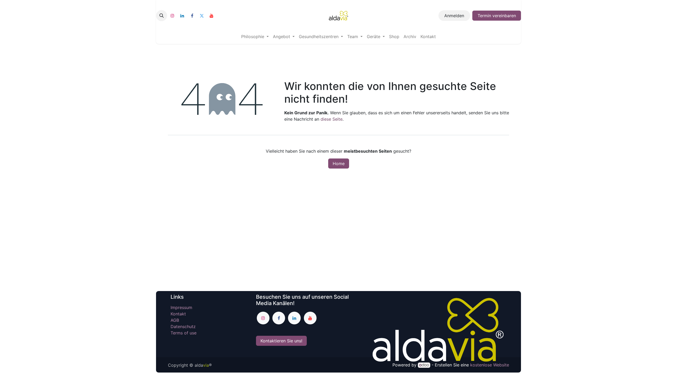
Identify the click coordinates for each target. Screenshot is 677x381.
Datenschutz (183, 326)
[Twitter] (202, 15)
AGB (175, 320)
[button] (161, 15)
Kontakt (178, 313)
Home (339, 163)
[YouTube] (211, 15)
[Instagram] (172, 15)
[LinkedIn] (182, 15)
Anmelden (454, 15)
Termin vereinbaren (497, 15)
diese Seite (331, 119)
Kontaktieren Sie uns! (281, 340)
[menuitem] (255, 36)
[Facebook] (192, 15)
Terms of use (183, 332)
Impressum (182, 307)
